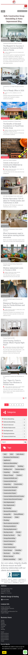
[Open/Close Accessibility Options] (25, 652)
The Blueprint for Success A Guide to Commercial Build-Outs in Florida (13, 48)
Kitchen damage (8, 556)
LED (20, 559)
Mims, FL (10, 579)
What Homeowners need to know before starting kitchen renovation (13, 235)
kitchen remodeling (9, 559)
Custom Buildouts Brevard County (14, 496)
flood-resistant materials (11, 523)
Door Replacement (8, 430)
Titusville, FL (4, 579)
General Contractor (5, 118)
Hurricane (10, 386)
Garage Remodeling (9, 538)
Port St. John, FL (8, 582)
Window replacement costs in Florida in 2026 (13, 269)
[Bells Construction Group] (14, 2)
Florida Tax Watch (9, 535)
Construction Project (10, 493)
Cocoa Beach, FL (22, 579)
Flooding (10, 131)
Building (5, 93)
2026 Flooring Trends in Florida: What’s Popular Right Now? (13, 343)
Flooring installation (20, 309)
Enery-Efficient (18, 514)
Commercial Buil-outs (16, 92)
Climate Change (8, 475)
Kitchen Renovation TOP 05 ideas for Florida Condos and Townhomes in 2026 (13, 201)
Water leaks (17, 387)
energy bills (7, 514)
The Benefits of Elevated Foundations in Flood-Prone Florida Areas (13, 126)
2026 (15, 347)
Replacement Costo (13, 273)
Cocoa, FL (15, 579)
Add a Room (20, 454)
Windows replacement (16, 386)
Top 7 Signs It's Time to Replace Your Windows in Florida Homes (12, 382)
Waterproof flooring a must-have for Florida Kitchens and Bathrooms (14, 305)
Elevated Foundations (10, 511)
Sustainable (9, 348)
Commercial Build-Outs (6, 40)
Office (4, 53)
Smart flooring (20, 348)
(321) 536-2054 (7, 593)
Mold (16, 131)
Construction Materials (11, 170)
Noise (14, 387)
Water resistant (11, 310)
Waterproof (5, 310)
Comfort (19, 475)
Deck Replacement (9, 502)
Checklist (8, 53)
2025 (5, 454)
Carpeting (7, 472)
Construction (18, 484)
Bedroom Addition (9, 466)
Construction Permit (10, 490)
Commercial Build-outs (12, 52)
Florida (6, 52)
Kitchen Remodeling (5, 193)
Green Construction (9, 547)
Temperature (8, 387)
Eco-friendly (7, 508)
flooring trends (19, 347)
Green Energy (8, 550)
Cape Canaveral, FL (5, 581)
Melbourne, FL (14, 581)
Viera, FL (22, 582)
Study (18, 169)
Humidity (13, 309)
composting (7, 484)
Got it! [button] (4, 652)
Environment (7, 517)
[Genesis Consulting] (5, 599)
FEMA (13, 131)
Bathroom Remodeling (9, 422)
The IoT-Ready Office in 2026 (13, 91)
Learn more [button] (20, 648)
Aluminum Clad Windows (11, 457)
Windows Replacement (6, 261)
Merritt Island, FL (22, 581)
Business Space (21, 52)
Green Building (8, 544)
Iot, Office (10, 92)
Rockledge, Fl (16, 582)
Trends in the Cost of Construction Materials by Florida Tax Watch (12, 165)
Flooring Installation (5, 296)
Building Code (8, 469)
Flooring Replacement (10, 529)
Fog (11, 387)
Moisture (18, 130)
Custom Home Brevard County (13, 499)
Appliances (7, 460)
